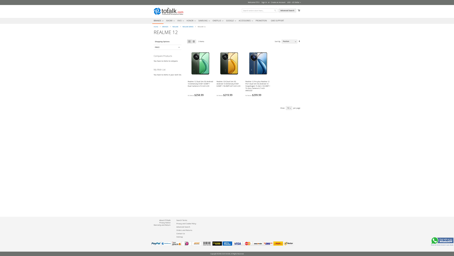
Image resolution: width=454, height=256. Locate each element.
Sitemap (179, 237)
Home (156, 27)
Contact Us (180, 233)
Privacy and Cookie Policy (186, 223)
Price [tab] (157, 47)
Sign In (264, 2)
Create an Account (278, 2)
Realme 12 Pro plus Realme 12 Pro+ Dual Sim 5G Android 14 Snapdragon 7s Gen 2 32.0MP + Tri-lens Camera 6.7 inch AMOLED (257, 86)
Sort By (277, 41)
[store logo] (168, 11)
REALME (175, 27)
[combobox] (259, 10)
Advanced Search (287, 10)
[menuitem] (158, 21)
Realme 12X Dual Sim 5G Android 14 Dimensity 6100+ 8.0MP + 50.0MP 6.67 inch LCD (228, 83)
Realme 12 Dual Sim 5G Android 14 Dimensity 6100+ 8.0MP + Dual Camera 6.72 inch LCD (200, 83)
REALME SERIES (188, 27)
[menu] (227, 21)
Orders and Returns (184, 230)
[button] (294, 2)
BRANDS (165, 27)
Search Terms (181, 220)
